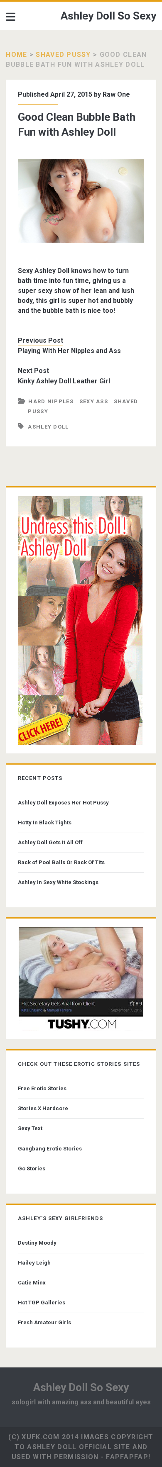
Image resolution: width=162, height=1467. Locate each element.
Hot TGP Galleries (41, 1302)
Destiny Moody (37, 1243)
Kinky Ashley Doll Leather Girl (64, 381)
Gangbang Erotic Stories (50, 1148)
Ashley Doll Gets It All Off (50, 842)
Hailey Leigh (34, 1263)
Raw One (116, 94)
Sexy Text (30, 1128)
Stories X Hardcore (43, 1108)
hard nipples (51, 401)
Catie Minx (32, 1282)
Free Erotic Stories (42, 1088)
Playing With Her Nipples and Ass (69, 351)
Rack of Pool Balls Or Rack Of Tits (61, 862)
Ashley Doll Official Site (78, 1447)
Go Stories (31, 1168)
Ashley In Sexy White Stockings (58, 882)
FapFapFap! (128, 1457)
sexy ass (93, 401)
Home (16, 54)
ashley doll (48, 427)
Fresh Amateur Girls (44, 1322)
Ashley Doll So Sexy (108, 16)
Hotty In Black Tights (44, 822)
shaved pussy (63, 54)
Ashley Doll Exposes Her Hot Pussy (63, 802)
